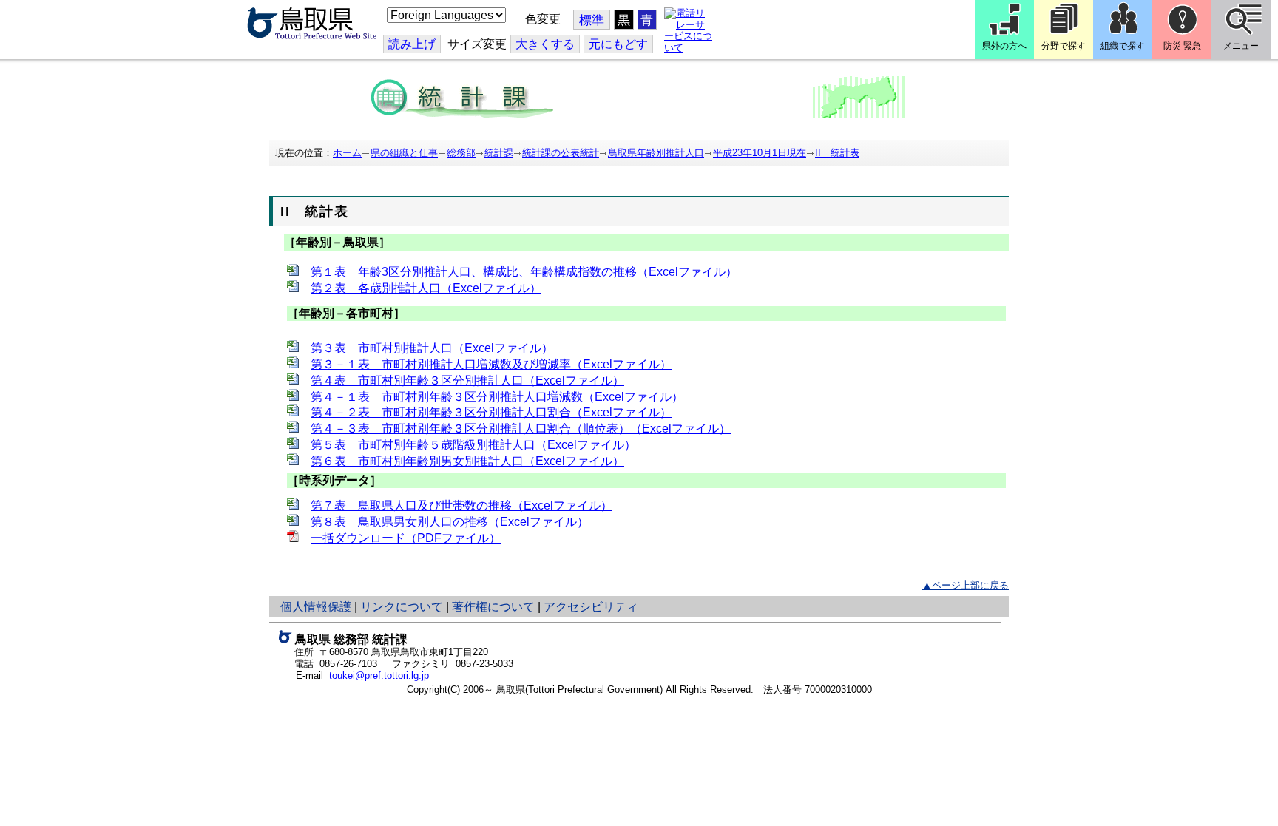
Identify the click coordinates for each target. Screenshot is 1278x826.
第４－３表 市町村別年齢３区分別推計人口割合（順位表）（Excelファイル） (521, 428)
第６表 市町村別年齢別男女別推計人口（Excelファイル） (467, 461)
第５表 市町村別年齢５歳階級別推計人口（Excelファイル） (473, 445)
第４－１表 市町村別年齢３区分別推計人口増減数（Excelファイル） (497, 396)
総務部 (461, 152)
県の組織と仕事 (404, 152)
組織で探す (1122, 46)
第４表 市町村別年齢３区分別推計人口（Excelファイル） (467, 380)
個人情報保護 (315, 606)
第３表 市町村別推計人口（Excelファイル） (432, 348)
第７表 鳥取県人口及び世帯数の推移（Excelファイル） (461, 505)
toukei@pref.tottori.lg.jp (379, 675)
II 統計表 (837, 152)
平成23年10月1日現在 (759, 152)
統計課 (498, 152)
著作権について (493, 606)
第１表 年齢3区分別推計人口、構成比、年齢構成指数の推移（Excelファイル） (524, 271)
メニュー (1241, 46)
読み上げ (412, 44)
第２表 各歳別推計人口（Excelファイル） (426, 288)
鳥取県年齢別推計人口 (656, 152)
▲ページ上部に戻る (965, 585)
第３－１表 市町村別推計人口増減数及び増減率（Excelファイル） (491, 364)
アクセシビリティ (591, 606)
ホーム (347, 152)
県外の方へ (1004, 46)
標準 (591, 20)
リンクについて (401, 606)
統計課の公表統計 (560, 152)
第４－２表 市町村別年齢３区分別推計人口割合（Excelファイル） (491, 412)
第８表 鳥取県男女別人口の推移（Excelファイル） (450, 521)
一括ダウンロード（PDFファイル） (406, 538)
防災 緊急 (1182, 46)
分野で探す (1063, 46)
